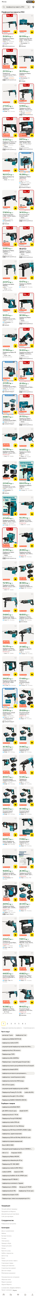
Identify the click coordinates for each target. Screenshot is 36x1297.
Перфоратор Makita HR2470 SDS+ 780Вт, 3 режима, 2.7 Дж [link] (9, 617)
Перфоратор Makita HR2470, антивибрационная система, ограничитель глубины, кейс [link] (9, 285)
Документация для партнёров (10, 1214)
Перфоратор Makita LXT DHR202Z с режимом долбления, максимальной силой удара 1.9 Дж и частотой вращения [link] (10, 142)
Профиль (32, 1294)
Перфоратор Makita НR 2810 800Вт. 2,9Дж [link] (9, 681)
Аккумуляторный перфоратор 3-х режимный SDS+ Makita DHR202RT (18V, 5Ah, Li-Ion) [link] (10, 749)
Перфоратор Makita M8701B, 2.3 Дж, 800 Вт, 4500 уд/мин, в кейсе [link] (26, 942)
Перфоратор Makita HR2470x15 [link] (8, 109)
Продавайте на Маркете (9, 1211)
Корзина (25, 1294)
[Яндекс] (14, 1290)
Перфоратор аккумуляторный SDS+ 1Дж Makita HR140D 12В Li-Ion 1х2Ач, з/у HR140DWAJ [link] (9, 486)
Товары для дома (7, 1246)
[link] (7, 1035)
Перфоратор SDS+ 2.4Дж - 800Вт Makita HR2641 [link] (9, 215)
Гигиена (4, 1238)
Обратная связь (6, 1279)
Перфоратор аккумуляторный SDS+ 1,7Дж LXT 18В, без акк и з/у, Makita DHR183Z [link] (9, 318)
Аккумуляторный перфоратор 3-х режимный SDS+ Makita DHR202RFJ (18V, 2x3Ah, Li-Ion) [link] (26, 713)
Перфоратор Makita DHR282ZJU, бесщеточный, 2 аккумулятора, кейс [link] (8, 553)
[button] (33, 7)
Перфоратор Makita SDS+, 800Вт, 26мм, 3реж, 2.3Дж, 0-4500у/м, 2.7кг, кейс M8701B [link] (26, 142)
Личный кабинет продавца (9, 1209)
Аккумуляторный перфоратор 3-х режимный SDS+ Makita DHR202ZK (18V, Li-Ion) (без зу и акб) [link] (26, 842)
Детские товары (6, 1270)
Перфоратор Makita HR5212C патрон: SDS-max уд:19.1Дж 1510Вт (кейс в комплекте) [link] (9, 452)
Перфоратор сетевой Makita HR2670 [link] (9, 713)
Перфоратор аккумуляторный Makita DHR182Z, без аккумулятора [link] (10, 942)
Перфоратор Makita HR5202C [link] (25, 452)
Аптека (4, 1248)
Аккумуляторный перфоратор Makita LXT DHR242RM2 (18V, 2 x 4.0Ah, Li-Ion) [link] (9, 780)
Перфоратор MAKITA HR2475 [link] (25, 649)
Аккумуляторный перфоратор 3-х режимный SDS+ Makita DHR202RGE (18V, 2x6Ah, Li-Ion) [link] (26, 811)
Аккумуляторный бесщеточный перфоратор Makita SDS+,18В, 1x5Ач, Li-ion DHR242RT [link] (25, 215)
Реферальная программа (9, 1223)
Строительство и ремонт (9, 1268)
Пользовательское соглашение (10, 1277)
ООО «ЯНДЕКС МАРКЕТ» (13, 1288)
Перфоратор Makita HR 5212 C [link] (9, 353)
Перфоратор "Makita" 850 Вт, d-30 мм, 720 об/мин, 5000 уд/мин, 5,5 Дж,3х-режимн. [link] (25, 976)
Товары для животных (8, 1265)
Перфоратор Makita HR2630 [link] (25, 318)
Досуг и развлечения (8, 1231)
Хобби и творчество (7, 1253)
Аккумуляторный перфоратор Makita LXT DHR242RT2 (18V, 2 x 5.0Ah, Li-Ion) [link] (26, 585)
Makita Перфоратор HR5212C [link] (8, 177)
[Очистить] (28, 7)
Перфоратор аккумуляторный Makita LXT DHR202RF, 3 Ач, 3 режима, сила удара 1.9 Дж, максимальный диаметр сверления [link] (10, 74)
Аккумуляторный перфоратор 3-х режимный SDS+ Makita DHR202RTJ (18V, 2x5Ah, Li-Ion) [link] (26, 906)
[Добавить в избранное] (15, 16)
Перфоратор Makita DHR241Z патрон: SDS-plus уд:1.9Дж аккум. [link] (25, 617)
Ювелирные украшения (8, 1273)
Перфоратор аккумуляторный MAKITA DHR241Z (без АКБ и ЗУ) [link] (25, 681)
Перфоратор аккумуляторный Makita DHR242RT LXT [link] (10, 419)
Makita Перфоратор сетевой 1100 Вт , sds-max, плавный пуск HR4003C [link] (9, 842)
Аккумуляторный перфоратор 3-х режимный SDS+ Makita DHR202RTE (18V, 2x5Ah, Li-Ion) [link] (10, 811)
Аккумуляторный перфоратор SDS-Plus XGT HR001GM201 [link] (25, 1009)
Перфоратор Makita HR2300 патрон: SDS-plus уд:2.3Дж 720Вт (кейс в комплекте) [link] (9, 1009)
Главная (3, 1294)
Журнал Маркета (7, 1284)
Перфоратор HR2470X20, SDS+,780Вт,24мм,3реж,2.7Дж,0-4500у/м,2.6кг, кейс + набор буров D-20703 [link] (26, 780)
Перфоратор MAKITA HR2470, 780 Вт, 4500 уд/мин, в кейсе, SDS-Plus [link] (9, 521)
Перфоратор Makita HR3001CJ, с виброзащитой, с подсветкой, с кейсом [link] (9, 251)
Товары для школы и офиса (9, 1260)
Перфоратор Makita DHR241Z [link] (25, 74)
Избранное (18, 1294)
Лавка (10, 1294)
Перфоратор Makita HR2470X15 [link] (25, 177)
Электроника (5, 1241)
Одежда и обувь (6, 1243)
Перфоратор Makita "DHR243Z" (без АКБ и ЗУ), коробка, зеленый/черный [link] (26, 553)
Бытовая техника (6, 1236)
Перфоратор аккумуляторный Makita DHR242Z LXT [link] (10, 386)
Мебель (4, 1233)
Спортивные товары (7, 1263)
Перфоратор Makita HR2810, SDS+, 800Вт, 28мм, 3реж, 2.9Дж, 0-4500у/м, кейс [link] (9, 906)
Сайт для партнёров (7, 1216)
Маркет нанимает (7, 1282)
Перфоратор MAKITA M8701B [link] (25, 284)
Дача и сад (5, 1255)
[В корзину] (15, 32)
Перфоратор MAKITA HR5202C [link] (25, 486)
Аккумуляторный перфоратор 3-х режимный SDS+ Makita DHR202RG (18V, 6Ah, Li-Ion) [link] (26, 749)
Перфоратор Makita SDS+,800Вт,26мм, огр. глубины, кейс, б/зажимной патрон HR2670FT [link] (26, 419)
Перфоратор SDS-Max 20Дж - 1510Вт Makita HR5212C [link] (25, 39)
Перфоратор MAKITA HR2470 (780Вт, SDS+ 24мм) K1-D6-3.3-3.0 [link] (25, 873)
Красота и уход (6, 1250)
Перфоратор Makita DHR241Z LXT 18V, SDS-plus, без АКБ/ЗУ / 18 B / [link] (9, 873)
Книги (3, 1258)
